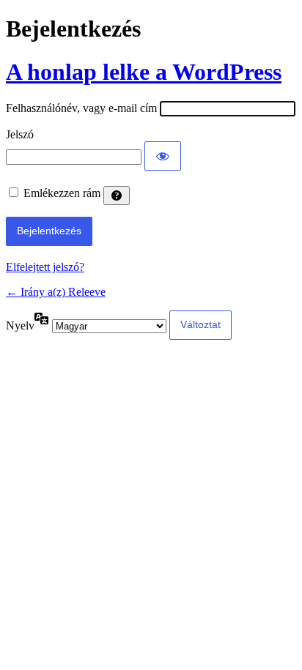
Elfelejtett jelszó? (45, 267)
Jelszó (20, 134)
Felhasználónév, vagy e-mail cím (81, 108)
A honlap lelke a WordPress (143, 72)
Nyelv (20, 325)
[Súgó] (116, 195)
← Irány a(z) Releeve (56, 292)
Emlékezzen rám (61, 193)
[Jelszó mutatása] (162, 156)
